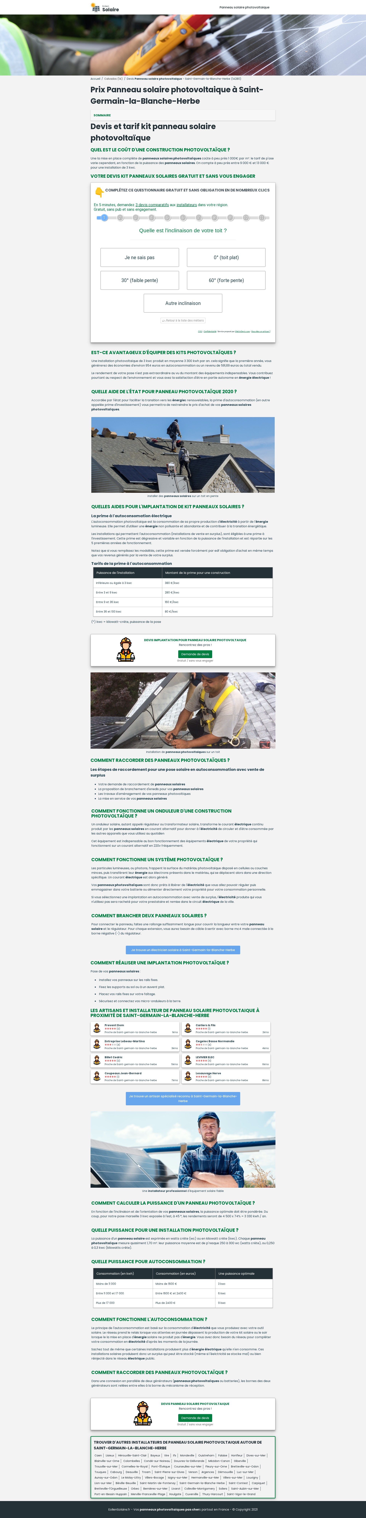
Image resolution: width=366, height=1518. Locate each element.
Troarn (146, 1472)
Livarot (176, 1489)
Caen (98, 1455)
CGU (200, 331)
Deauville (132, 1472)
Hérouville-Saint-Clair (132, 1455)
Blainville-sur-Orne (107, 1461)
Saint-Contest (238, 1483)
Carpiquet (258, 1483)
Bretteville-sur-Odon (245, 1466)
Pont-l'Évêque (161, 1466)
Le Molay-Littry (131, 1477)
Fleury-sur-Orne (216, 1466)
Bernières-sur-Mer (155, 1489)
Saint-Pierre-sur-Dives (169, 1472)
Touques (100, 1472)
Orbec (135, 1489)
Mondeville (187, 1455)
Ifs (174, 1455)
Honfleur (236, 1455)
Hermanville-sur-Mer (205, 1477)
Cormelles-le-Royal (135, 1466)
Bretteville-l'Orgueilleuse (111, 1489)
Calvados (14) (113, 79)
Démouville (225, 1472)
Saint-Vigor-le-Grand (241, 1494)
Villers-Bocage (154, 1477)
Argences (207, 1472)
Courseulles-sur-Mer (187, 1466)
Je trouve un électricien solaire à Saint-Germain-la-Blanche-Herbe (183, 950)
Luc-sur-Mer (245, 1472)
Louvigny (252, 1477)
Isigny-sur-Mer (177, 1477)
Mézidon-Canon (219, 1461)
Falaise (222, 1455)
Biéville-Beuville (126, 1483)
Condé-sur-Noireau (157, 1461)
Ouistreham (206, 1455)
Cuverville (191, 1494)
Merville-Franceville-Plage (148, 1494)
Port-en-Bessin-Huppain (111, 1494)
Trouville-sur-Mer (106, 1466)
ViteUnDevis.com (242, 331)
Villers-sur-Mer (232, 1477)
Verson (192, 1472)
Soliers (223, 1489)
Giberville (240, 1461)
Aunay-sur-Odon (106, 1477)
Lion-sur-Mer (103, 1483)
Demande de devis (195, 654)
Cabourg (116, 1472)
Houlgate (175, 1494)
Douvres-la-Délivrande (189, 1461)
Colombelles (131, 1461)
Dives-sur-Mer (256, 1455)
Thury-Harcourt (212, 1494)
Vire (166, 1455)
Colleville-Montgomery (199, 1489)
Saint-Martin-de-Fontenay (158, 1483)
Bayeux (155, 1455)
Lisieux (110, 1455)
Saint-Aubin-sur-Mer (245, 1489)
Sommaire (102, 115)
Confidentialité (210, 331)
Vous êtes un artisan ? (260, 331)
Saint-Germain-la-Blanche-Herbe (202, 1483)
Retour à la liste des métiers (184, 320)
